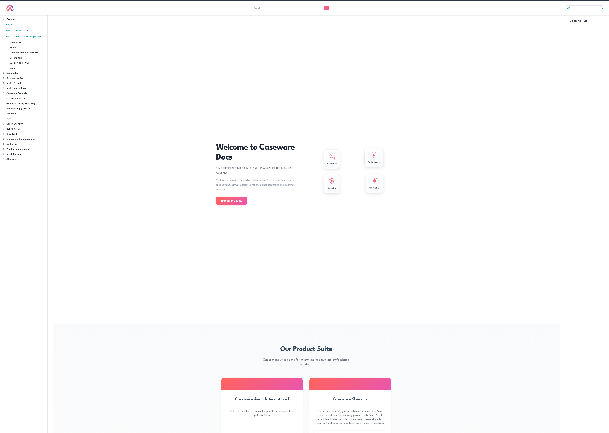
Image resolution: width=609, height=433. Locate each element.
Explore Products (231, 200)
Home (9, 25)
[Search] (326, 8)
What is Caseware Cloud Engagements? (25, 37)
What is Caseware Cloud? (18, 31)
